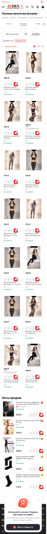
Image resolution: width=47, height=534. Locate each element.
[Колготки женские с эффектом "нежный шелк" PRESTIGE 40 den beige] (8, 408)
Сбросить (19, 41)
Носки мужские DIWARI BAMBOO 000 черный (25, 457)
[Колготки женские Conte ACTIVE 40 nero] (8, 427)
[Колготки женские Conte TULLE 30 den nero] (8, 445)
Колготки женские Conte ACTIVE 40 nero (28, 421)
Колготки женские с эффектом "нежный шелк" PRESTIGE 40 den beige (28, 403)
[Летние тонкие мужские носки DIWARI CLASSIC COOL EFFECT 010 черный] (8, 481)
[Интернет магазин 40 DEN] (15, 7)
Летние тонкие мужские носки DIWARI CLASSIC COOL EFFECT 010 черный (28, 476)
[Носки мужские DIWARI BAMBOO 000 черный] (8, 463)
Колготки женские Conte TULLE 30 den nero (28, 439)
